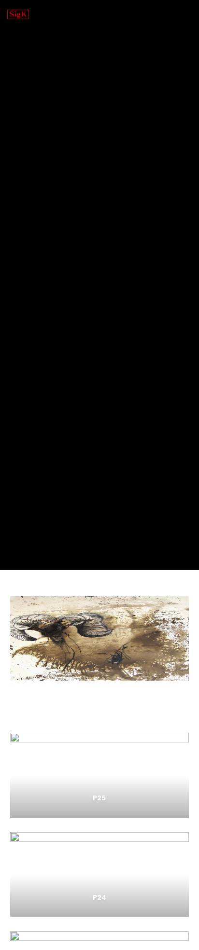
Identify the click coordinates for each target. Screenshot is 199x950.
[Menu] (185, 14)
